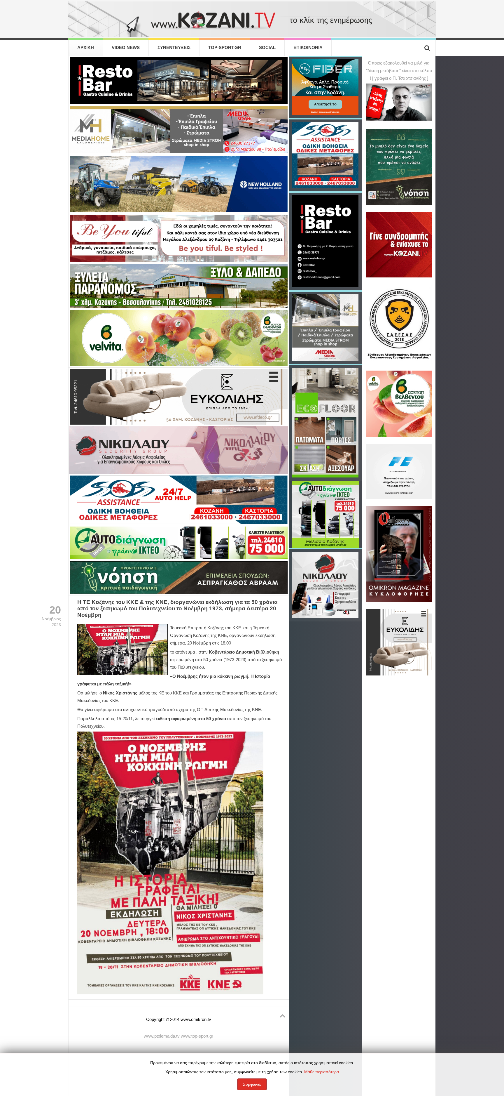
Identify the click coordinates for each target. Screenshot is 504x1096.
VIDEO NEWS (126, 47)
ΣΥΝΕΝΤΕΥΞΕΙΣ (174, 47)
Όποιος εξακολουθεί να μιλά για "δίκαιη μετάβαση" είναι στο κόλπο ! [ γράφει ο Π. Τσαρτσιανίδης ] (399, 71)
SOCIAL (267, 47)
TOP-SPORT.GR (224, 47)
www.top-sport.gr (197, 1036)
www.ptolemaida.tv (162, 1036)
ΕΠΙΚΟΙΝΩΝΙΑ (308, 47)
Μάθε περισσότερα (321, 1071)
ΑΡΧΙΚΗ (85, 47)
